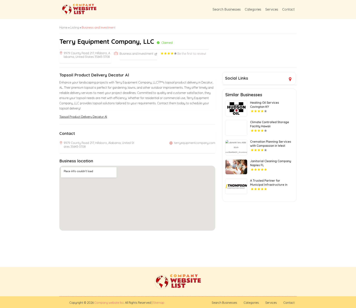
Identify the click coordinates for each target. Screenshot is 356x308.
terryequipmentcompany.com (194, 143)
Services (271, 9)
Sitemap (158, 302)
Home (63, 27)
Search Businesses (227, 9)
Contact (288, 9)
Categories (253, 9)
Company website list (109, 302)
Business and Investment (99, 27)
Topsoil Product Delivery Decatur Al (83, 117)
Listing (74, 27)
